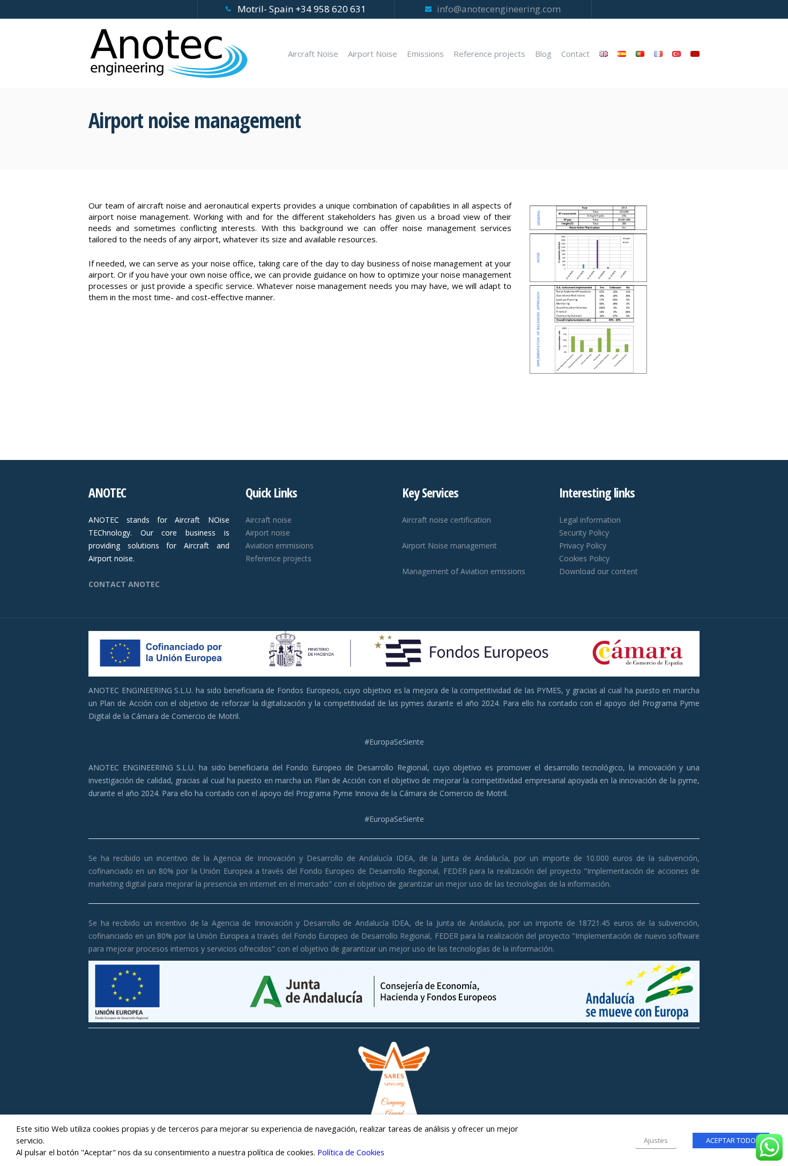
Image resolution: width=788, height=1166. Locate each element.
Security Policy (584, 533)
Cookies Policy (584, 558)
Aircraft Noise (313, 53)
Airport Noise (372, 53)
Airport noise (268, 533)
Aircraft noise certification (446, 520)
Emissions (425, 53)
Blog (543, 53)
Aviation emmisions (280, 545)
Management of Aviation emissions (463, 571)
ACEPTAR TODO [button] (731, 1140)
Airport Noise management (449, 545)
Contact (575, 53)
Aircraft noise (269, 520)
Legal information (590, 520)
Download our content (598, 571)
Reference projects (489, 53)
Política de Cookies (350, 1152)
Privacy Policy (582, 545)
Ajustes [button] (656, 1140)
